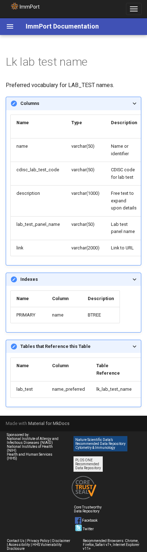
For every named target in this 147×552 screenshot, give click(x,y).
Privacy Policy (38, 541)
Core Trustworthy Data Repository (88, 509)
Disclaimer (61, 541)
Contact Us (16, 541)
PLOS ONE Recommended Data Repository (88, 464)
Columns (29, 103)
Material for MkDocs (49, 423)
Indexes (29, 279)
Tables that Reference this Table (55, 346)
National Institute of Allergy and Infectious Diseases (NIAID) (33, 441)
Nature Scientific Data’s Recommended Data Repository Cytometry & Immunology (100, 444)
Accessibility (19, 545)
